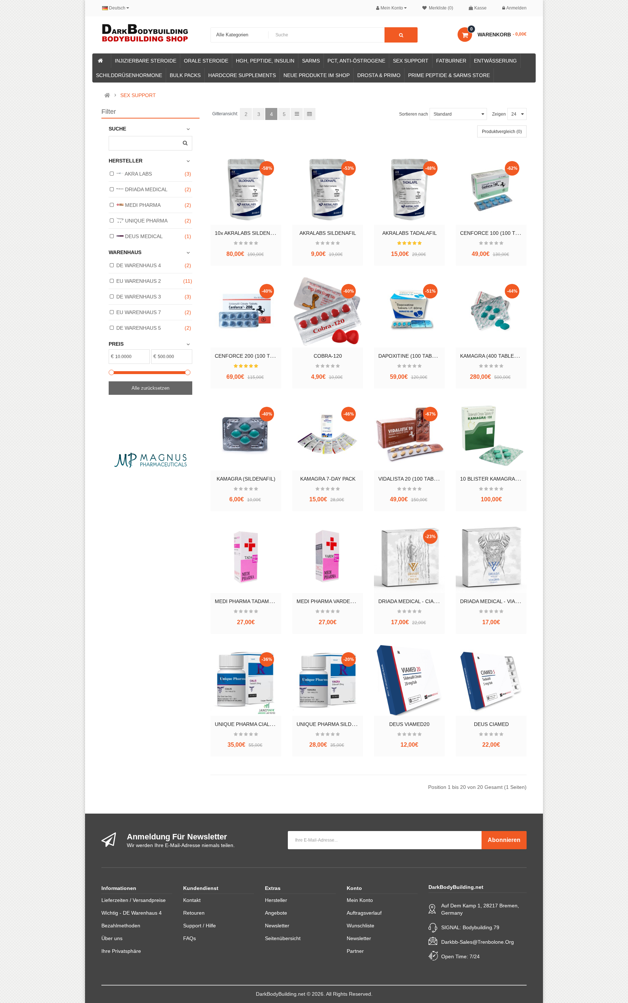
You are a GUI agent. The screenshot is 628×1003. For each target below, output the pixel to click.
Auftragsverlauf (364, 913)
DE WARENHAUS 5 (138, 328)
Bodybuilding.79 (481, 927)
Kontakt (192, 900)
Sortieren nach (413, 114)
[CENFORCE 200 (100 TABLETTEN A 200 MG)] (245, 312)
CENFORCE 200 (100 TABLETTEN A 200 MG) (268, 356)
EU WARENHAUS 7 (138, 312)
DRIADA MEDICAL (146, 189)
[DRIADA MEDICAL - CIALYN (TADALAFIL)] (409, 557)
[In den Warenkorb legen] (233, 213)
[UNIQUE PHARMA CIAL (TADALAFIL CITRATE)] (245, 680)
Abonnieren (504, 840)
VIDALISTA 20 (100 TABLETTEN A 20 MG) (427, 479)
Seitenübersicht (283, 938)
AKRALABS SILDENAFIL (327, 233)
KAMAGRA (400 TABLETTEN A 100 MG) (506, 356)
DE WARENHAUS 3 (138, 297)
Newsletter (277, 925)
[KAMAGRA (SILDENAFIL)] (245, 435)
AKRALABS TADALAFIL (409, 233)
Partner (355, 951)
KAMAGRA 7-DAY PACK (327, 479)
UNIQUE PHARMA (146, 221)
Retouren (194, 913)
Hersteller (276, 900)
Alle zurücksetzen (150, 388)
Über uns (111, 938)
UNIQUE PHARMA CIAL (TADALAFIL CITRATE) (269, 724)
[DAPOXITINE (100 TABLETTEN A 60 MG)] (409, 312)
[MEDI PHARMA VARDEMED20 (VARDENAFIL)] (327, 557)
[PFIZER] (189, 460)
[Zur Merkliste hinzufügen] (246, 213)
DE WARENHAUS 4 (138, 265)
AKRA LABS (138, 174)
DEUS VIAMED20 (409, 724)
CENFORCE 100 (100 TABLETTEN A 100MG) (512, 233)
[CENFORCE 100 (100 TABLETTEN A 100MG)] (491, 189)
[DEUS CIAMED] (491, 680)
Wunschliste (360, 925)
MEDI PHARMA (142, 205)
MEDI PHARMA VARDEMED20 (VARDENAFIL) (350, 601)
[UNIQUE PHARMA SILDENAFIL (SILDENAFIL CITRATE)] (327, 680)
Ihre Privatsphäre (121, 951)
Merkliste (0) (440, 8)
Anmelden (516, 8)
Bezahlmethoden (120, 925)
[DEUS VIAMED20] (409, 680)
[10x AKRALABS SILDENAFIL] (245, 189)
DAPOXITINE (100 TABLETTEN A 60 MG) (426, 356)
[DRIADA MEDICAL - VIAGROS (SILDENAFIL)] (491, 557)
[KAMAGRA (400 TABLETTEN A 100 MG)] (491, 312)
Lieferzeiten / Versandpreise (133, 900)
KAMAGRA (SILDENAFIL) (246, 479)
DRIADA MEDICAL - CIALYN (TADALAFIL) (426, 601)
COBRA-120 (328, 356)
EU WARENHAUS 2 (138, 281)
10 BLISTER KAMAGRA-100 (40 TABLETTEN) (513, 479)
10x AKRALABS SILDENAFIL (248, 233)
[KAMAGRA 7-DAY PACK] (327, 435)
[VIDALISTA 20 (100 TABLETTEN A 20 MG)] (409, 435)
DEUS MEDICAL (143, 236)
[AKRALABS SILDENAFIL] (327, 189)
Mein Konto (360, 900)
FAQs (189, 938)
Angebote (276, 913)
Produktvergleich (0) (502, 131)
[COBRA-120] (327, 312)
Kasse (480, 8)
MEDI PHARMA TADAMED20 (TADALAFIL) (264, 601)
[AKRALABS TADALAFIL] (409, 189)
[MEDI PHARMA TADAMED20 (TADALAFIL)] (245, 557)
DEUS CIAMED (491, 724)
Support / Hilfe (199, 925)
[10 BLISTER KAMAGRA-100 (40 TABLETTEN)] (491, 435)
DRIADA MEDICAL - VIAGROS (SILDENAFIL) (512, 601)
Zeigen (499, 114)
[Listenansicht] (297, 114)
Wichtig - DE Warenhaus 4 (131, 913)
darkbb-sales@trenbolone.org (477, 942)
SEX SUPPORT (138, 95)
